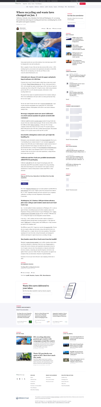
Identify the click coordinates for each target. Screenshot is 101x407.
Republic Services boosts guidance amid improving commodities (76, 353)
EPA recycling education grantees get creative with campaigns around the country (44, 339)
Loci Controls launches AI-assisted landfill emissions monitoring (77, 338)
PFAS (66, 6)
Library (29, 3)
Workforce (37, 6)
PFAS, (41, 275)
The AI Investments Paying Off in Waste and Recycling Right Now (77, 76)
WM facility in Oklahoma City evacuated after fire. (73, 165)
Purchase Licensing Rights (36, 385)
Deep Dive (25, 3)
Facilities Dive (64, 377)
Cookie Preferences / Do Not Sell (62, 402)
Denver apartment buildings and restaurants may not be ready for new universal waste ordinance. (74, 158)
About (32, 377)
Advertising (48, 377)
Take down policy (51, 402)
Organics (55, 6)
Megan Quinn (23, 28)
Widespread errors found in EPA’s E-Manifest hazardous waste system (77, 55)
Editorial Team (33, 379)
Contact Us (33, 381)
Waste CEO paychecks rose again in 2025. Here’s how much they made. (44, 355)
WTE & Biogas (61, 6)
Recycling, (32, 275)
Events (33, 3)
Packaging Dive (64, 379)
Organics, (37, 275)
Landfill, (28, 275)
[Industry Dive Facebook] (19, 379)
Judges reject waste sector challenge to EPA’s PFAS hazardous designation (78, 39)
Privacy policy (38, 402)
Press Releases (38, 3)
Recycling (50, 6)
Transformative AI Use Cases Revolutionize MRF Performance (77, 85)
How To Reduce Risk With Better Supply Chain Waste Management (77, 94)
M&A (27, 6)
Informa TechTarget (55, 396)
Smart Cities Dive (65, 381)
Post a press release (74, 139)
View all (67, 99)
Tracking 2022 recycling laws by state (30, 267)
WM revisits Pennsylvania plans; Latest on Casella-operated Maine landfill (78, 47)
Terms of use (44, 402)
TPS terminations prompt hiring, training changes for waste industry (78, 62)
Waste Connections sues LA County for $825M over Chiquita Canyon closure (77, 360)
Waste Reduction (71, 6)
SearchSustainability (65, 385)
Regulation (31, 6)
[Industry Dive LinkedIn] (17, 379)
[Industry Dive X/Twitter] (22, 379)
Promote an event (73, 189)
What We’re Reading (35, 389)
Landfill (46, 6)
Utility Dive (63, 383)
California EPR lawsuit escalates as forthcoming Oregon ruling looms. (75, 151)
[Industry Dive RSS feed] (24, 379)
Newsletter (33, 383)
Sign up (83, 3)
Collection (42, 6)
